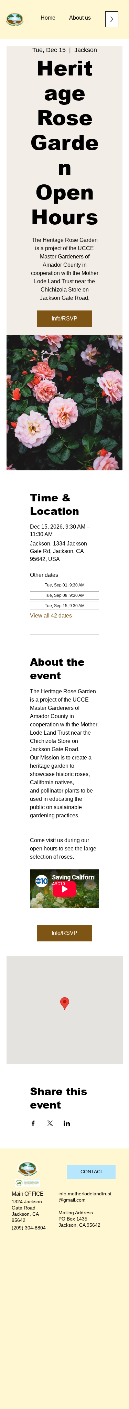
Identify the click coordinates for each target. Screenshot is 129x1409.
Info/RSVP (64, 318)
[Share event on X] (50, 1123)
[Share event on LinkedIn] (67, 1123)
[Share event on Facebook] (33, 1123)
